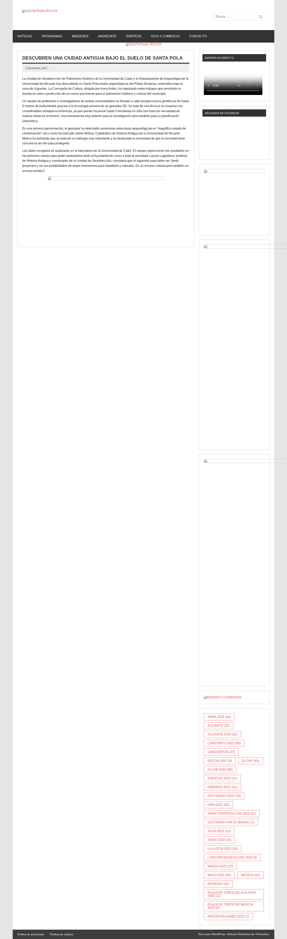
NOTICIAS (218, 883)
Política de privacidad (30, 934)
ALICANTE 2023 (222, 734)
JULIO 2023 (219, 831)
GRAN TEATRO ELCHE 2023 (232, 813)
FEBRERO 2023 (222, 787)
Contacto (198, 36)
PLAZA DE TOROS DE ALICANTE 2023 (232, 894)
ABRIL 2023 (219, 716)
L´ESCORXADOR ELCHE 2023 (232, 857)
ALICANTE (219, 725)
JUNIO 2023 (219, 840)
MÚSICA (250, 875)
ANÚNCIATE (107, 36)
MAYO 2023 (219, 875)
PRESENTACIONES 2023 (228, 916)
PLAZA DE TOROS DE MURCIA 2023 (230, 906)
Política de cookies (61, 934)
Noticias (24, 36)
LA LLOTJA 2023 (223, 848)
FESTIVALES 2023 (224, 796)
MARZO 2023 (220, 866)
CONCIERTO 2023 (224, 743)
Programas (52, 36)
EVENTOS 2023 (222, 778)
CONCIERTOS (221, 752)
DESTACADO (220, 760)
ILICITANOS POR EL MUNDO (231, 822)
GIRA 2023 (218, 804)
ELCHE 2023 (220, 769)
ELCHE (250, 760)
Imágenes (80, 36)
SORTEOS (133, 36)
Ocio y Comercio (165, 36)
